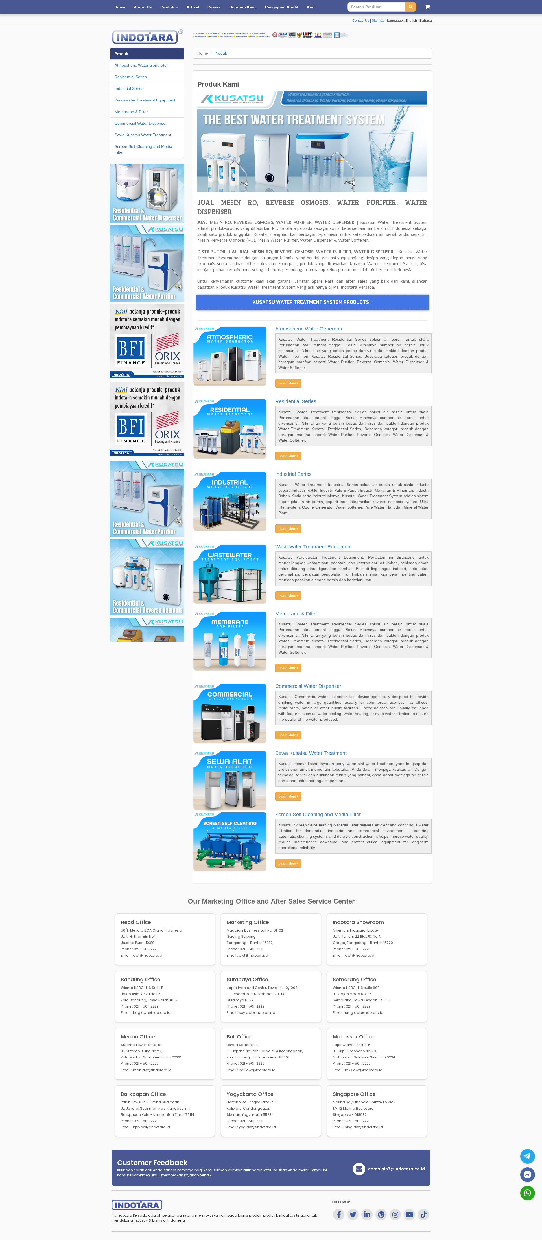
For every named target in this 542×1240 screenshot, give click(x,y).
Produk (220, 53)
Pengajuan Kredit (281, 7)
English (411, 21)
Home (119, 7)
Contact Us (360, 21)
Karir (311, 7)
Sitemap (378, 21)
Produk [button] (167, 7)
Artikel (193, 7)
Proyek (214, 7)
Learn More (287, 383)
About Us (143, 7)
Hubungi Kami (243, 7)
